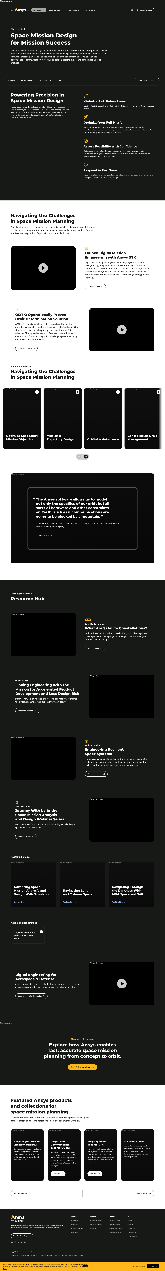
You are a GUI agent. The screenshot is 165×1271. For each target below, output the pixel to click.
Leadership (132, 1233)
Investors (132, 1229)
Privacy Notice (25, 1255)
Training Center (114, 1225)
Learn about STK (94, 286)
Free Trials (74, 1233)
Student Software (77, 1229)
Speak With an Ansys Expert (81, 1067)
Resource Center (114, 1221)
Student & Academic (115, 1229)
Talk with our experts (146, 80)
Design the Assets (55, 10)
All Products (75, 1221)
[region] (82, 1266)
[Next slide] (86, 456)
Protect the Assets (72, 10)
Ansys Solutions (27, 80)
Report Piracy (73, 1255)
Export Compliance (46, 1255)
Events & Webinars (115, 1233)
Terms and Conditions (60, 1255)
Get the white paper (25, 710)
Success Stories (45, 80)
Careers (131, 1225)
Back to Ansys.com (146, 10)
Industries (74, 1225)
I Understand (153, 1266)
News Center (133, 1237)
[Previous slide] (79, 456)
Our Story (132, 1221)
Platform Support (96, 1225)
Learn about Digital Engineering (30, 996)
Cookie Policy (35, 1255)
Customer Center (96, 1221)
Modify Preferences (139, 1266)
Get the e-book (93, 648)
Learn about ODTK (25, 348)
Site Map (81, 1255)
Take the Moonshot (90, 10)
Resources (60, 80)
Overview (11, 80)
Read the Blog (44, 535)
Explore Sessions (24, 836)
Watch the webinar (95, 774)
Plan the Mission (38, 10)
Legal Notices (15, 1255)
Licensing (93, 1229)
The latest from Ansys (20, 1236)
